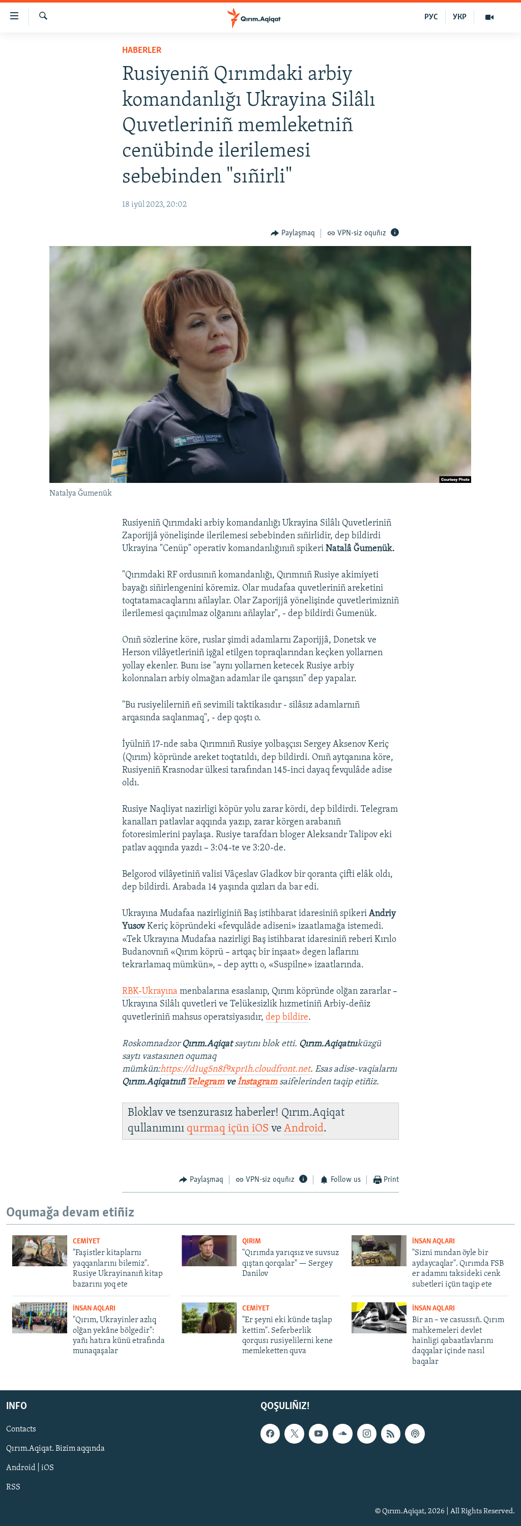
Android (304, 1128)
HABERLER (141, 50)
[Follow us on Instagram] (367, 1434)
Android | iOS (30, 1468)
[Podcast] (414, 1434)
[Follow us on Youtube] (318, 1434)
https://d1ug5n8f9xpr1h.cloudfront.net (235, 1069)
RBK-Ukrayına (150, 991)
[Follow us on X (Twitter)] (294, 1434)
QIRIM (251, 1241)
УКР (460, 17)
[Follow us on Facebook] (270, 1434)
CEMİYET (86, 1241)
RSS (13, 1488)
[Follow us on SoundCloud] (342, 1434)
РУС (431, 17)
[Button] (293, 233)
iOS (260, 1128)
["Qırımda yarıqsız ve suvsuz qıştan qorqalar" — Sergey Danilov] (209, 1250)
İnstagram (258, 1082)
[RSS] (390, 1434)
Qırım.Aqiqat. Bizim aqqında (55, 1449)
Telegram (205, 1082)
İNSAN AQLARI (433, 1241)
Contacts (21, 1430)
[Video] (489, 17)
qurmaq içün (219, 1128)
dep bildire (287, 1017)
